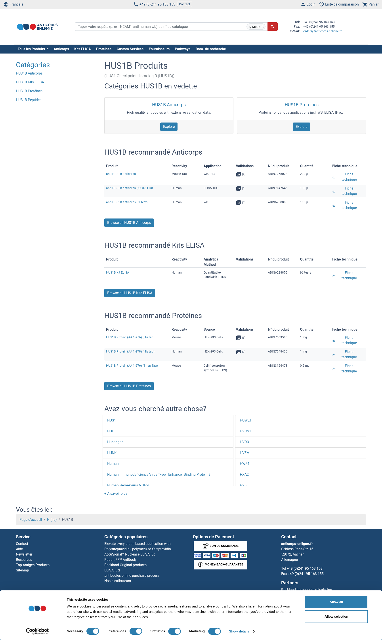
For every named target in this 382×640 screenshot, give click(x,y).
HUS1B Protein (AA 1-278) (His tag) (130, 351)
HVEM (245, 453)
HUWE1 (246, 420)
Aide (19, 549)
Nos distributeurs (117, 581)
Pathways (182, 49)
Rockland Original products (125, 565)
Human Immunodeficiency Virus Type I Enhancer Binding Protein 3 (158, 474)
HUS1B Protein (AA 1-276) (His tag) (130, 337)
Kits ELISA (82, 49)
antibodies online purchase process (131, 575)
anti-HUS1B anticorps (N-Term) (127, 202)
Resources (24, 560)
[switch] (136, 631)
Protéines (103, 49)
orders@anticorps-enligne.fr (322, 31)
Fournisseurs (159, 49)
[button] (115, 493)
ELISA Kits (112, 570)
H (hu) (52, 519)
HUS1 (111, 420)
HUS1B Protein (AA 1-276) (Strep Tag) (132, 365)
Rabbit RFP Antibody (120, 560)
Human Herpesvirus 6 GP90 (128, 485)
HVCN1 (245, 431)
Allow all (336, 602)
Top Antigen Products (33, 565)
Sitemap (22, 570)
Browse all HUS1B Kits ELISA (129, 293)
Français (16, 4)
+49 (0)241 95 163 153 (157, 4)
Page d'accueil (30, 519)
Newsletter (24, 554)
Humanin (114, 464)
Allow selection (336, 616)
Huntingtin (115, 442)
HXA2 (244, 474)
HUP (110, 431)
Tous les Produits (32, 49)
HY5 (243, 485)
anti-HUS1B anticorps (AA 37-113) (129, 188)
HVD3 (244, 442)
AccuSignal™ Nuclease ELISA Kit (129, 554)
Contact (184, 4)
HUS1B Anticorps (169, 104)
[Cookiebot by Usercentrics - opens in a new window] (37, 631)
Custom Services (130, 49)
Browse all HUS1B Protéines (129, 386)
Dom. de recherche (211, 49)
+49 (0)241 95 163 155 (306, 574)
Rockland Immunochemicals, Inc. (307, 590)
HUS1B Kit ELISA (117, 272)
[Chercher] (272, 26)
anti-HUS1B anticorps (121, 174)
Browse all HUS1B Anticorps (129, 222)
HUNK (112, 453)
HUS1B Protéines (302, 104)
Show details (239, 631)
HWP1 (245, 464)
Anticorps (61, 49)
